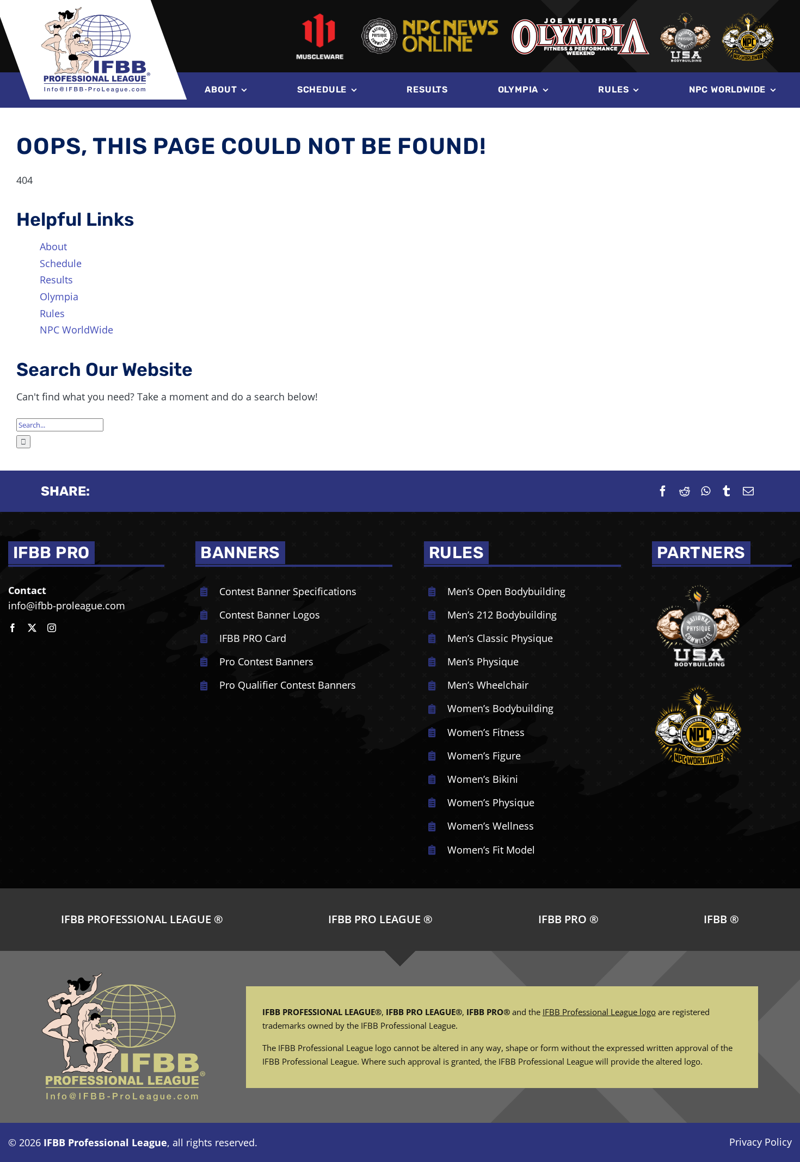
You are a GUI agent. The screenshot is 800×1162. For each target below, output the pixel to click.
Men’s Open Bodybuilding (506, 591)
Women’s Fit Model (491, 849)
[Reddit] (685, 491)
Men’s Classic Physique (500, 638)
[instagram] (51, 627)
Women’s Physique (490, 802)
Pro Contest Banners (266, 661)
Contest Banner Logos (269, 614)
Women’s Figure (484, 755)
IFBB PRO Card (252, 638)
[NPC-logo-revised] (429, 19)
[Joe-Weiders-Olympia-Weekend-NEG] (580, 20)
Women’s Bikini (482, 779)
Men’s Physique (483, 661)
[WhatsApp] (706, 491)
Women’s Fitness (486, 732)
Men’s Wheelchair (487, 684)
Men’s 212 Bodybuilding (502, 614)
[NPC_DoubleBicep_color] (698, 582)
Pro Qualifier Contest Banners (287, 684)
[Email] (748, 491)
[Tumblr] (726, 491)
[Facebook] (663, 491)
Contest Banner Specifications (287, 591)
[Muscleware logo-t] (320, 16)
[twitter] (32, 627)
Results (56, 279)
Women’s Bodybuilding (500, 708)
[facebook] (12, 627)
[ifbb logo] (95, 11)
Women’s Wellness (490, 825)
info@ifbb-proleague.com (66, 605)
